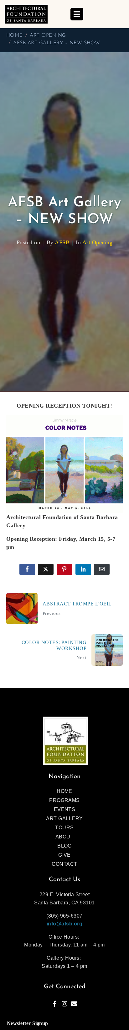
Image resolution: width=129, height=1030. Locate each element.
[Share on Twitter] (46, 569)
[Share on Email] (102, 569)
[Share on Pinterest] (64, 569)
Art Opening (97, 242)
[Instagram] (64, 1004)
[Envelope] (74, 1004)
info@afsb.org (64, 923)
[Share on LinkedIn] (83, 569)
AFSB (62, 242)
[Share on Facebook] (27, 569)
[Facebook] (55, 1004)
